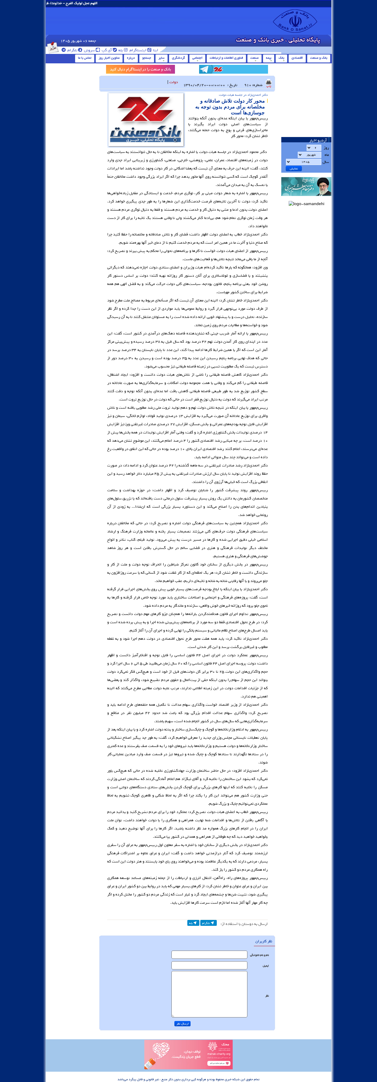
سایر (161, 57)
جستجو (146, 57)
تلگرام (72, 50)
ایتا (155, 50)
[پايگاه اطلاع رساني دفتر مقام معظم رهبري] (306, 198)
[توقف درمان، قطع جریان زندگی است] (188, 1068)
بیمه (268, 57)
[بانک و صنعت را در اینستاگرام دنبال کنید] (140, 70)
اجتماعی (197, 57)
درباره (131, 57)
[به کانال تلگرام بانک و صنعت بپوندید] (233, 70)
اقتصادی (297, 57)
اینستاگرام (137, 50)
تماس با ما (84, 57)
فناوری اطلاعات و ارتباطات (226, 57)
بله (120, 50)
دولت (173, 82)
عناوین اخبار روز (109, 57)
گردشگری (178, 57)
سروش (89, 50)
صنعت (254, 57)
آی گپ (106, 50)
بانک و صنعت (318, 57)
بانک (281, 57)
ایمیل (266, 966)
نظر (267, 996)
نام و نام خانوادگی (259, 955)
